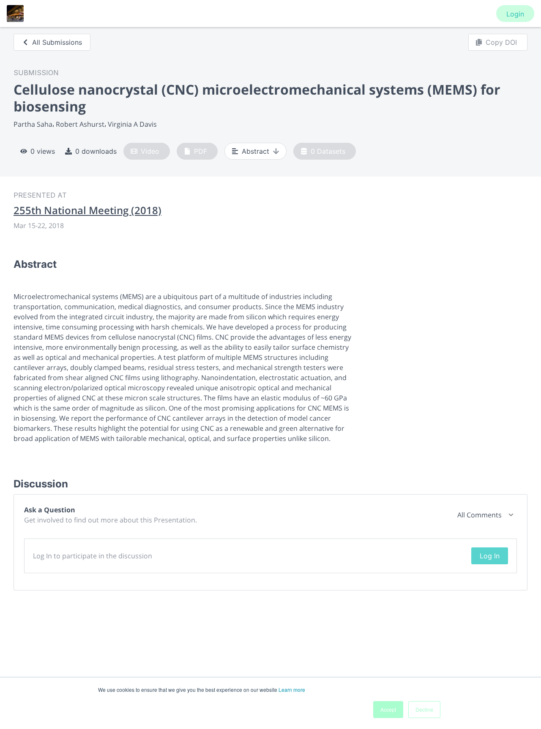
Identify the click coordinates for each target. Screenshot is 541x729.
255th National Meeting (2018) (87, 210)
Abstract (255, 151)
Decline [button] (424, 709)
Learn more (292, 689)
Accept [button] (388, 709)
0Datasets (328, 151)
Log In (490, 556)
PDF (200, 151)
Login (515, 14)
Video (150, 151)
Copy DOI (501, 42)
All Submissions (57, 42)
